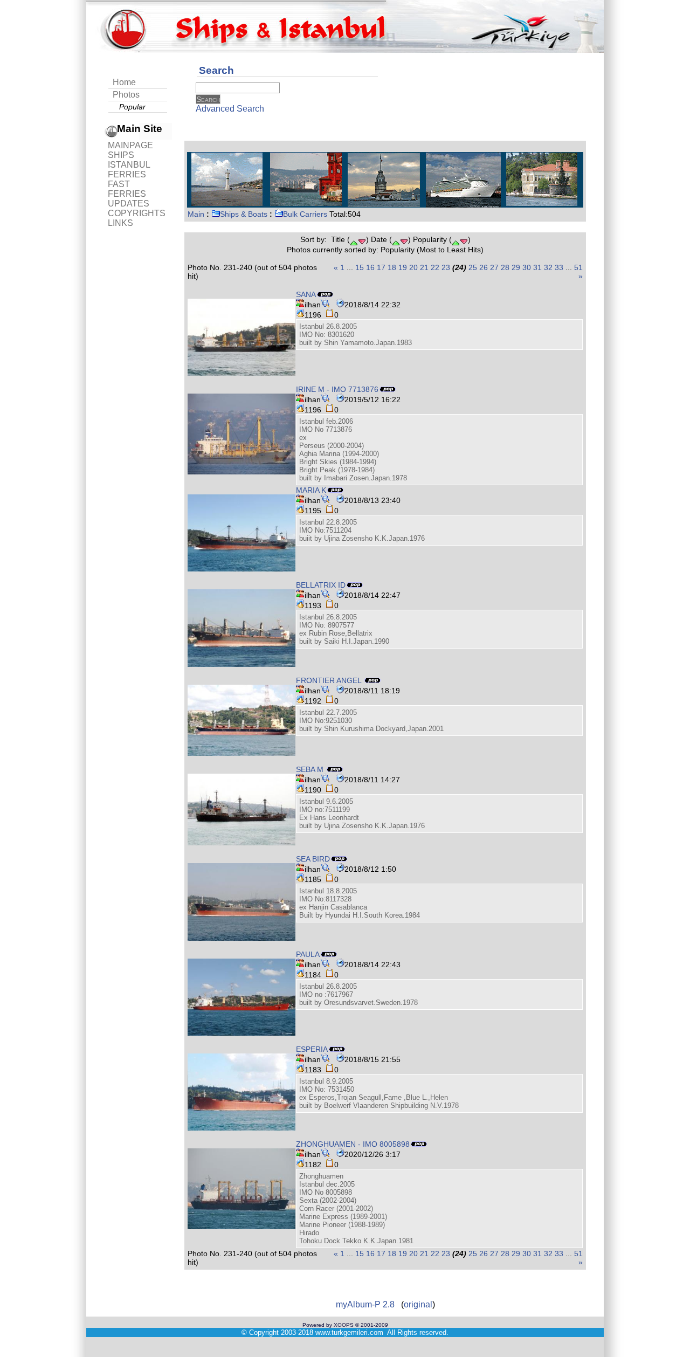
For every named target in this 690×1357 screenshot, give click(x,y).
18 (392, 267)
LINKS (120, 223)
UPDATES (128, 203)
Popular (132, 106)
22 (435, 267)
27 (494, 267)
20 (413, 267)
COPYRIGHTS (136, 213)
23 (445, 267)
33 (559, 267)
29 (516, 267)
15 (359, 267)
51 (578, 267)
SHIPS (121, 155)
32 (548, 267)
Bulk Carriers (305, 214)
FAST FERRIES (127, 189)
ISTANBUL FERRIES (129, 169)
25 (472, 267)
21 (424, 267)
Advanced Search (230, 108)
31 (537, 267)
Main (196, 214)
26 (483, 267)
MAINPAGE (130, 145)
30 (526, 267)
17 (381, 267)
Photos (126, 94)
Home (124, 82)
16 (370, 267)
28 (505, 267)
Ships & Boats (243, 214)
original (418, 1304)
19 (402, 267)
